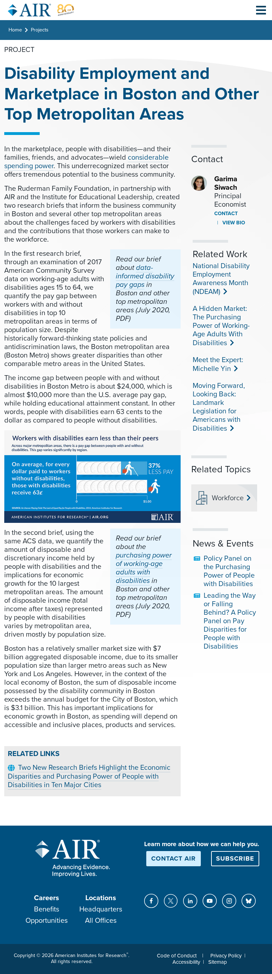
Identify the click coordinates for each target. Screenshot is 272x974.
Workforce (228, 498)
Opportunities (47, 920)
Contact (226, 214)
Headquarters (100, 909)
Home (15, 30)
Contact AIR (173, 858)
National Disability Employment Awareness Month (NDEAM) (221, 279)
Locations (100, 898)
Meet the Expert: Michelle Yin (218, 364)
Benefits (46, 909)
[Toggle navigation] (261, 10)
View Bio (233, 223)
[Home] (41, 10)
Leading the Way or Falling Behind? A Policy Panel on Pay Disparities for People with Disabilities (230, 621)
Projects (40, 30)
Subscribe (235, 858)
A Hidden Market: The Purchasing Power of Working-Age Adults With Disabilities (221, 326)
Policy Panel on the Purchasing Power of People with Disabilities (229, 571)
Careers (46, 898)
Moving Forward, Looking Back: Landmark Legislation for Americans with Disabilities (219, 407)
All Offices (101, 920)
